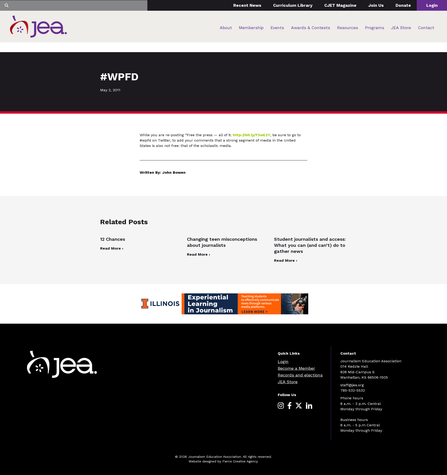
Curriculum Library (292, 5)
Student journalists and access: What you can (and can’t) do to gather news (310, 245)
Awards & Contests (310, 27)
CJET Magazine (340, 5)
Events (277, 27)
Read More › (111, 248)
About (226, 27)
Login (432, 5)
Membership (251, 27)
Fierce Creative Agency (239, 461)
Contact (426, 27)
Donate (403, 5)
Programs (374, 27)
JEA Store (401, 27)
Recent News (247, 5)
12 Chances (112, 239)
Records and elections (300, 375)
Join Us (376, 5)
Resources (347, 27)
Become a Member (296, 368)
